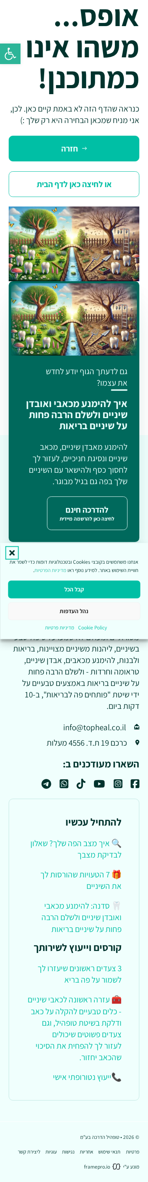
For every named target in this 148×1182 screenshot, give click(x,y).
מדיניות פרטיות (59, 627)
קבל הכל (74, 589)
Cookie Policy (92, 627)
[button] (10, 54)
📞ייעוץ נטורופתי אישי (87, 1076)
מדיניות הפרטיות (50, 570)
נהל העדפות (74, 611)
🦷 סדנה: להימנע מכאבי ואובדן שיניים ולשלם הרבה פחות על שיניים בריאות (81, 917)
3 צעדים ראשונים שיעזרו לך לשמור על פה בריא (79, 973)
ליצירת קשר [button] (29, 1151)
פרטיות (132, 1151)
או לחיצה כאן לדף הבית (74, 183)
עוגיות (51, 1151)
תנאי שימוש (109, 1151)
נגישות (68, 1151)
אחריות (86, 1151)
